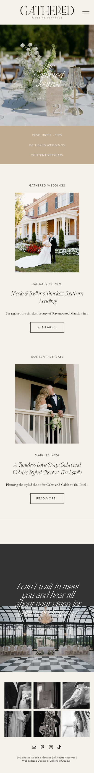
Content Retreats (47, 357)
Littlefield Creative (60, 760)
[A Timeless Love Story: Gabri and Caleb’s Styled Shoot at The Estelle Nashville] (47, 403)
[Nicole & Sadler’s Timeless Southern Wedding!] (47, 232)
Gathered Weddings (47, 185)
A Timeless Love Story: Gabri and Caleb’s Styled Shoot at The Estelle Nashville (47, 472)
